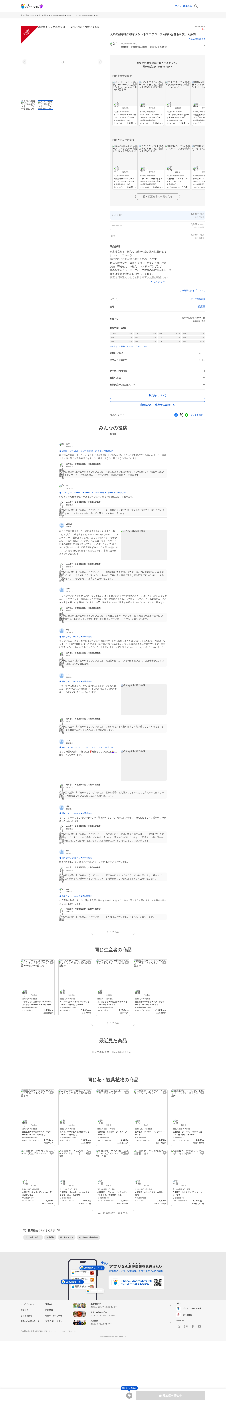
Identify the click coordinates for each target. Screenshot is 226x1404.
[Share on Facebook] (176, 415)
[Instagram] (185, 1326)
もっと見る (113, 931)
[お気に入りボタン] (135, 84)
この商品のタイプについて (192, 290)
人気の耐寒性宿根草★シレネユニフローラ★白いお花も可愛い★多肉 (75, 15)
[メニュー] (202, 6)
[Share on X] (181, 415)
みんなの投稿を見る (197, 39)
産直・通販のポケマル (28, 15)
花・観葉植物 (43, 15)
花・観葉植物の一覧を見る (157, 196)
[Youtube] (199, 1326)
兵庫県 (201, 306)
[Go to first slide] (99, 61)
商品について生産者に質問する (157, 404)
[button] (157, 46)
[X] (179, 1326)
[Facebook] (192, 1326)
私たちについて (157, 395)
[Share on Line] (186, 415)
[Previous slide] (24, 61)
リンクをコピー (197, 415)
